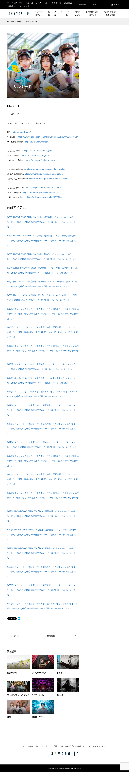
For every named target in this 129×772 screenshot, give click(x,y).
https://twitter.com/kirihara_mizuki (36, 155)
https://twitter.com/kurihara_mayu (40, 160)
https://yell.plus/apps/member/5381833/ (40, 192)
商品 (55, 13)
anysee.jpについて (39, 13)
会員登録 (82, 5)
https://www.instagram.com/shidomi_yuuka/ (46, 169)
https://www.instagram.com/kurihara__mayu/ (48, 179)
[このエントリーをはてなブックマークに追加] (19, 618)
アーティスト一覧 (65, 13)
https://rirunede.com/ (22, 132)
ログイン (94, 5)
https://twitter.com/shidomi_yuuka (39, 151)
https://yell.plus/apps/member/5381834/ (44, 197)
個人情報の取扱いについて (92, 13)
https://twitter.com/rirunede (36, 142)
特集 (49, 13)
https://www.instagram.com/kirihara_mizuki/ (44, 174)
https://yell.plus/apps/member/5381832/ (43, 188)
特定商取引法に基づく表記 (110, 13)
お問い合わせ (77, 13)
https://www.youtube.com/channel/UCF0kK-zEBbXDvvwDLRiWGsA (48, 137)
